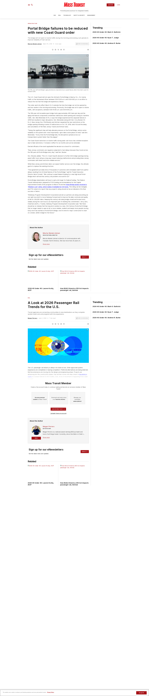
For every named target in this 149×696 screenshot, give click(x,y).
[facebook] (52, 49)
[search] (32, 5)
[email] (64, 49)
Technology (67, 15)
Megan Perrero (32, 318)
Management (91, 15)
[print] (88, 49)
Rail (59, 15)
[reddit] (61, 49)
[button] (29, 5)
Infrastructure (32, 23)
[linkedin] (55, 49)
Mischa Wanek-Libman (35, 44)
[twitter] (58, 49)
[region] (74, 693)
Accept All (141, 692)
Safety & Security (79, 15)
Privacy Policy (50, 692)
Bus (55, 15)
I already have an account (58, 413)
